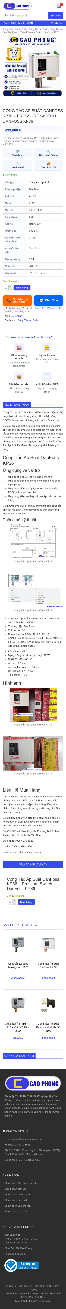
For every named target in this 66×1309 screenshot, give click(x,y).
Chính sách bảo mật (15, 1200)
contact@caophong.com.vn (27, 1139)
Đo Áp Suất (21, 29)
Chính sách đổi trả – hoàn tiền (21, 1183)
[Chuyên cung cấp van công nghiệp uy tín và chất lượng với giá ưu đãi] (17, 5)
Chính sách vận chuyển (17, 1205)
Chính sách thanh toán (17, 1194)
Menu (58, 23)
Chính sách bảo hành (16, 1211)
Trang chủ (8, 29)
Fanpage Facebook (15, 1253)
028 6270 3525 (22, 1144)
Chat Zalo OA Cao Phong (18, 1248)
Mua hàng (22, 287)
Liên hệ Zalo (49, 1224)
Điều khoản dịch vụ (15, 1188)
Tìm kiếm (56, 15)
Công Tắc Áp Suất (38, 29)
